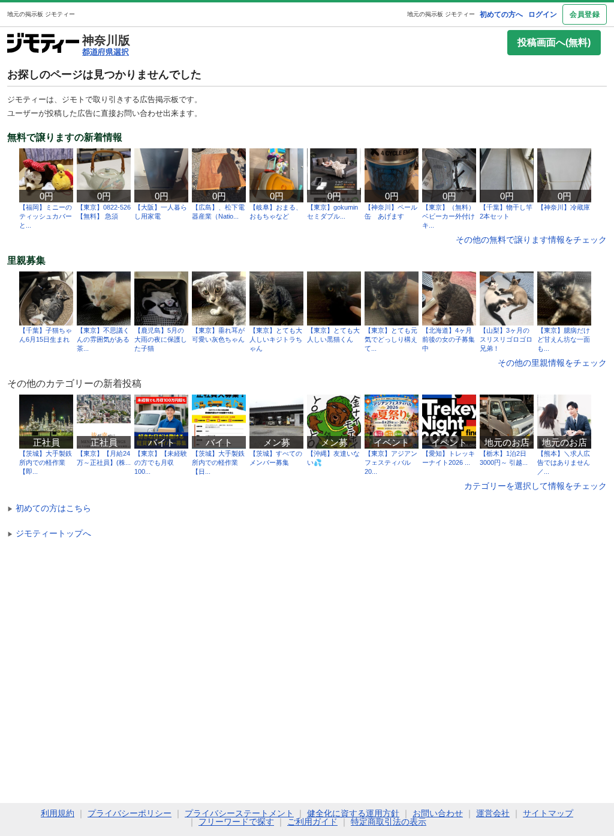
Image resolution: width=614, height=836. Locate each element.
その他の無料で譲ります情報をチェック (531, 239)
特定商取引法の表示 (388, 821)
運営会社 (493, 813)
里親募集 (26, 260)
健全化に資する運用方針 (353, 813)
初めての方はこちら (49, 508)
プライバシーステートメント (239, 813)
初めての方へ (501, 14)
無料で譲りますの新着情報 (64, 137)
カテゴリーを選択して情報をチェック (535, 486)
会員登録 (585, 14)
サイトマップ (548, 813)
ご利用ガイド (312, 821)
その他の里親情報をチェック (552, 363)
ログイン (542, 14)
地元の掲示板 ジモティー (441, 14)
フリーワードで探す (236, 821)
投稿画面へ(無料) (554, 42)
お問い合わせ (438, 813)
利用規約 (57, 813)
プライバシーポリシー (129, 813)
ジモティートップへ (49, 533)
